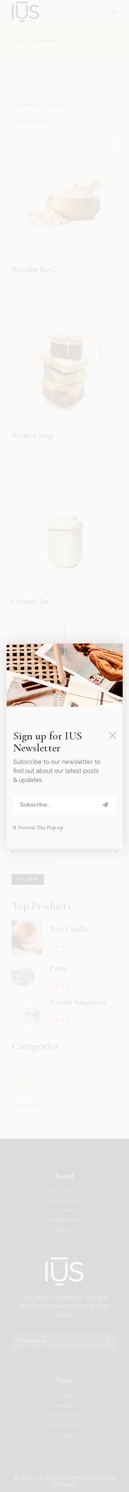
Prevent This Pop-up (40, 827)
